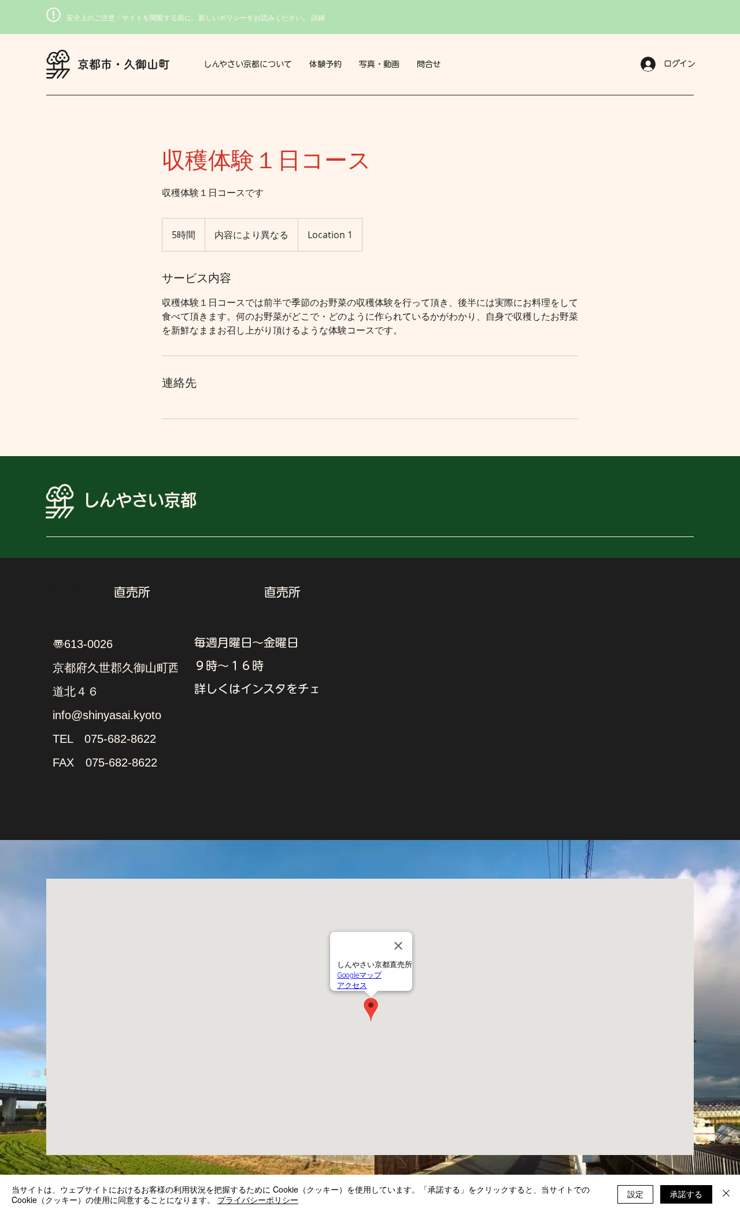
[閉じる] (726, 1194)
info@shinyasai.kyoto (107, 715)
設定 (635, 1194)
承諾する (686, 1194)
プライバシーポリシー (257, 1199)
